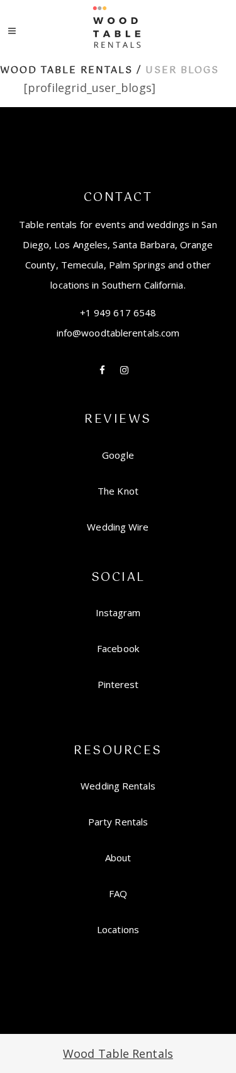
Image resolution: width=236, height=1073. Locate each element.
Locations (118, 929)
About (118, 857)
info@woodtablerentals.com (118, 332)
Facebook (118, 648)
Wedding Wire (118, 526)
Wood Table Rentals (66, 70)
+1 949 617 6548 (118, 312)
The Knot (118, 491)
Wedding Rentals (118, 785)
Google (118, 455)
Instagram (118, 612)
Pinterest (118, 684)
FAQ (118, 893)
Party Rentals (118, 821)
